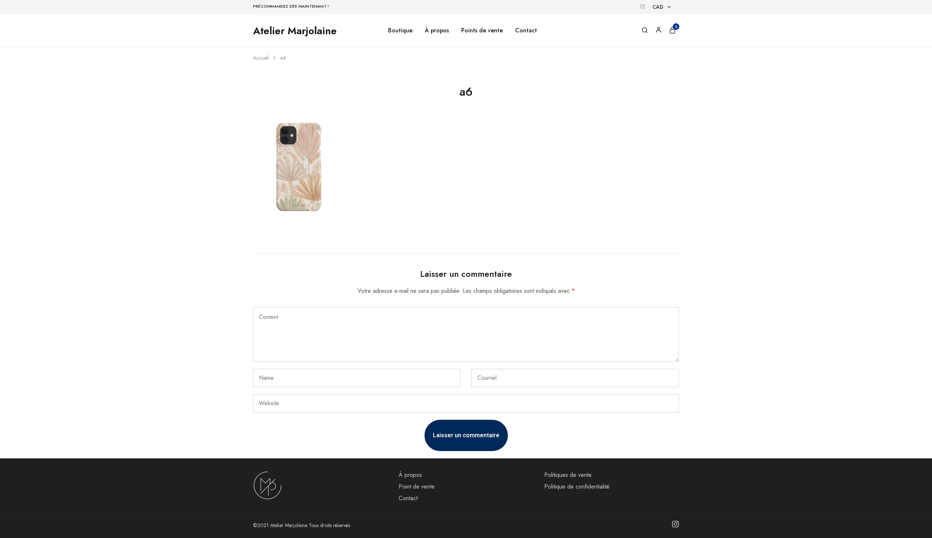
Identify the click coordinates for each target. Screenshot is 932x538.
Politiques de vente (568, 475)
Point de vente (417, 486)
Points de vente (482, 31)
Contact (526, 31)
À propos (437, 31)
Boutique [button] (400, 31)
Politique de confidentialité (576, 486)
